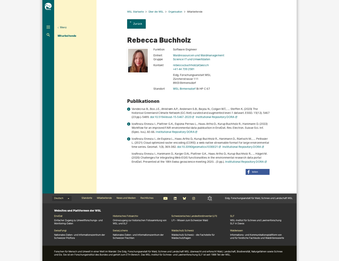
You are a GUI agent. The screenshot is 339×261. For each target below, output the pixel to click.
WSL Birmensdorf (184, 89)
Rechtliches (146, 198)
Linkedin (175, 198)
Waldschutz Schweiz (182, 230)
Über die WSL (156, 11)
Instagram (193, 198)
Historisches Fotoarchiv (125, 216)
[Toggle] (48, 27)
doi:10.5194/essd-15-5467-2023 (170, 117)
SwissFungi (60, 230)
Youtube (165, 198)
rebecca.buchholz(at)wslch (191, 65)
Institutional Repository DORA (215, 117)
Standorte (87, 198)
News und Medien (126, 198)
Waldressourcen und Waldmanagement (198, 56)
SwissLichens (120, 230)
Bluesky (184, 198)
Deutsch (58, 198)
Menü (63, 27)
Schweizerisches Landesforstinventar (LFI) (194, 216)
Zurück (137, 24)
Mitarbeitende (67, 35)
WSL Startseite (135, 11)
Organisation (175, 11)
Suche (48, 35)
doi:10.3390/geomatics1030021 (197, 147)
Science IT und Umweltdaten (191, 60)
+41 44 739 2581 (184, 69)
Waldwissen (236, 230)
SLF (209, 198)
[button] (258, 172)
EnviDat (58, 216)
